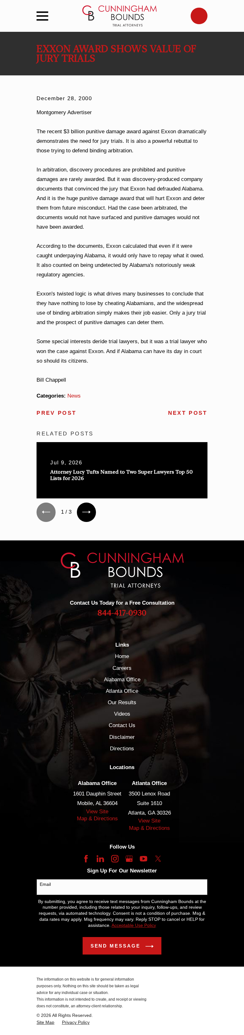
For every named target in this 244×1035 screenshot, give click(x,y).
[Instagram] (115, 858)
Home (122, 656)
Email (45, 884)
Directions (122, 749)
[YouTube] (143, 858)
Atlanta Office (122, 691)
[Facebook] (86, 858)
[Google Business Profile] (129, 858)
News (74, 396)
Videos (122, 714)
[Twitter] (158, 858)
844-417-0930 (122, 613)
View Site (97, 812)
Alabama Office (122, 680)
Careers (122, 668)
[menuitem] (45, 1022)
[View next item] (86, 512)
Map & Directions (97, 819)
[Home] (119, 15)
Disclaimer (122, 737)
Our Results (122, 702)
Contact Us (122, 725)
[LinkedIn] (100, 858)
